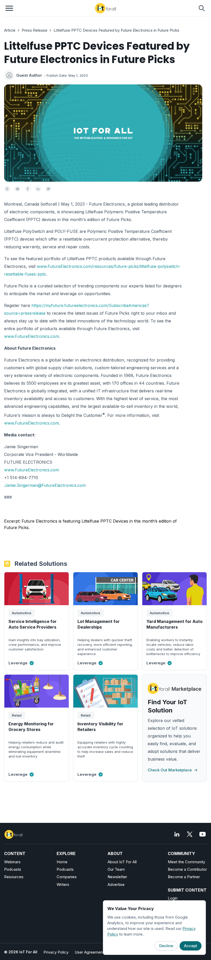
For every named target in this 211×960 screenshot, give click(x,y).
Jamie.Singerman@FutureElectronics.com (45, 485)
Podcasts (12, 869)
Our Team (116, 869)
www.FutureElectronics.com (31, 336)
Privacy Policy (55, 952)
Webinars (12, 861)
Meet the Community (186, 861)
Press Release (34, 30)
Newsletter (117, 876)
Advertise (116, 884)
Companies (67, 876)
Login (173, 898)
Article (9, 30)
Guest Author (29, 75)
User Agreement (89, 952)
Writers (63, 884)
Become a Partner (184, 876)
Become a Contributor (187, 869)
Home (62, 861)
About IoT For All (122, 861)
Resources (13, 876)
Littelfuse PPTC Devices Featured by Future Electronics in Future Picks (116, 30)
